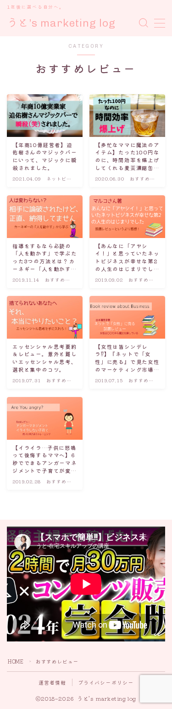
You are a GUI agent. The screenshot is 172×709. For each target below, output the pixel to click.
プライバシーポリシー (106, 682)
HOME (15, 661)
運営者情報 (53, 682)
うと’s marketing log (61, 23)
